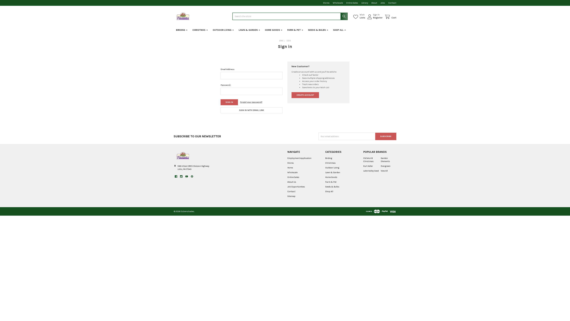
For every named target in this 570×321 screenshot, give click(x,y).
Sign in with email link (251, 110)
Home (290, 167)
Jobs (382, 3)
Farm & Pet (294, 30)
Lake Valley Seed (371, 171)
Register (378, 17)
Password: (226, 85)
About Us (291, 182)
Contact (392, 3)
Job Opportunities (296, 186)
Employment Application (299, 158)
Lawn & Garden (248, 30)
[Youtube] (186, 176)
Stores (326, 3)
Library (364, 3)
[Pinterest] (192, 176)
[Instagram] (181, 176)
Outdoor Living (222, 30)
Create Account (305, 95)
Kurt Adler (368, 166)
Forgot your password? (251, 102)
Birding (180, 30)
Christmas (198, 30)
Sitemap (291, 196)
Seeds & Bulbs (317, 30)
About (374, 3)
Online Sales (352, 3)
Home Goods (272, 30)
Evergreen (385, 166)
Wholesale (338, 3)
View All (384, 171)
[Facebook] (176, 176)
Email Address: (228, 69)
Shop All (338, 30)
